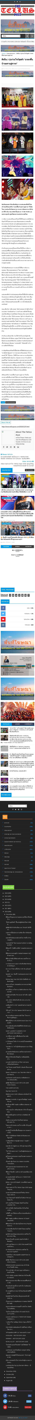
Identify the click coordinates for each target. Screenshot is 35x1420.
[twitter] (17, 2)
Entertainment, (26, 69)
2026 (6, 893)
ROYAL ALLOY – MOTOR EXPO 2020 (17, 1341)
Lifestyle (7, 849)
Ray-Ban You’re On (11, 1091)
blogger (6, 546)
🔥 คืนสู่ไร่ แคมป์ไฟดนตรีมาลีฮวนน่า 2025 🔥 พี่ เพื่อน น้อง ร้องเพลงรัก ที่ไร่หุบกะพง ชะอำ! (17, 538)
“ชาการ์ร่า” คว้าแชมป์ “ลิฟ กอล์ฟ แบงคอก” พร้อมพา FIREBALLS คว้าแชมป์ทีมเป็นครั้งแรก (22, 729)
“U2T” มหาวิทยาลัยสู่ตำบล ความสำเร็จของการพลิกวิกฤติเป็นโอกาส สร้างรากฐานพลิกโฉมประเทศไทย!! (22, 780)
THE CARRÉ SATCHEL (12, 1088)
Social (6, 864)
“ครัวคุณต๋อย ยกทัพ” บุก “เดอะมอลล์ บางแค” (18, 1332)
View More (30, 470)
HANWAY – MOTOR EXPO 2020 (15, 1338)
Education (8, 830)
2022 (6, 905)
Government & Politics (12, 842)
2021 (6, 908)
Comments (29, 724)
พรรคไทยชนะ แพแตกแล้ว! (18, 771)
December (9, 914)
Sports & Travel (10, 868)
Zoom (17, 724)
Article (6, 823)
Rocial (6, 860)
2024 (6, 899)
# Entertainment (10, 402)
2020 (6, 911)
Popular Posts (6, 724)
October (8, 1374)
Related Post (6, 470)
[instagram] (20, 2)
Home (3, 53)
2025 (6, 896)
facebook (28, 546)
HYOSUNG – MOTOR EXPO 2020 (16, 1335)
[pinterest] (19, 809)
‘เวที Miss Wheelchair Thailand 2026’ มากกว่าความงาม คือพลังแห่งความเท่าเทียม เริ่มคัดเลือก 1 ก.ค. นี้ (17, 491)
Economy (7, 826)
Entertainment (11, 53)
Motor (6, 853)
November (9, 1371)
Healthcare (8, 845)
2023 (6, 902)
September (9, 1377)
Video (6, 876)
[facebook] (14, 2)
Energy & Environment (12, 834)
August (8, 1380)
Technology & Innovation (13, 872)
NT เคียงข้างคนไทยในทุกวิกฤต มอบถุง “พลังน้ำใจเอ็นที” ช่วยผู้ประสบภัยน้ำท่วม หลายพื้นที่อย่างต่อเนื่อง (22, 755)
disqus (17, 546)
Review (7, 857)
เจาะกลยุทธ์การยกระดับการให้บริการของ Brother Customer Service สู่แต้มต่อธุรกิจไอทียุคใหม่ (21, 787)
